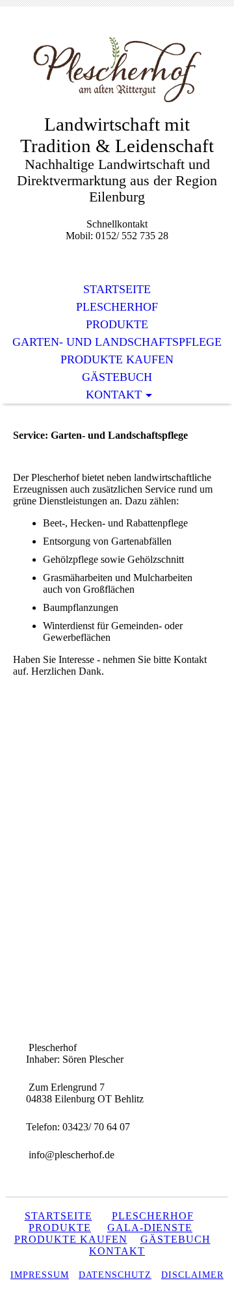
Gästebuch (117, 377)
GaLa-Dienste (149, 1227)
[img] (117, 69)
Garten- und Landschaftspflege (117, 341)
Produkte (117, 324)
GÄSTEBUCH (175, 1239)
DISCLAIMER (192, 1275)
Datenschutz (115, 1275)
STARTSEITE (58, 1215)
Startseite (117, 289)
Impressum (39, 1275)
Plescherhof (117, 306)
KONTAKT (117, 1250)
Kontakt (114, 394)
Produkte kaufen (117, 359)
